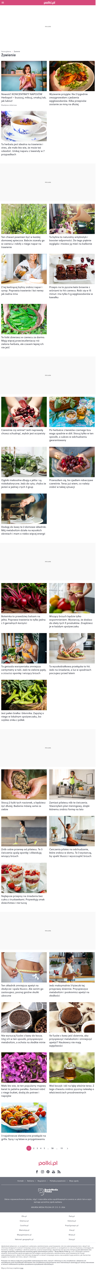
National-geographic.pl (24, 1239)
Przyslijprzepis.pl (71, 1225)
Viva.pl (71, 1230)
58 (52, 1148)
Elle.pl (24, 1216)
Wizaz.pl (72, 1234)
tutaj (21, 1268)
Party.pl (72, 1216)
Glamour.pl (24, 1221)
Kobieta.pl (72, 1221)
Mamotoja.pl (24, 1230)
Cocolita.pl (24, 1225)
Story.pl (72, 1239)
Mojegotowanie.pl (24, 1234)
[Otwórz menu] (2, 2)
